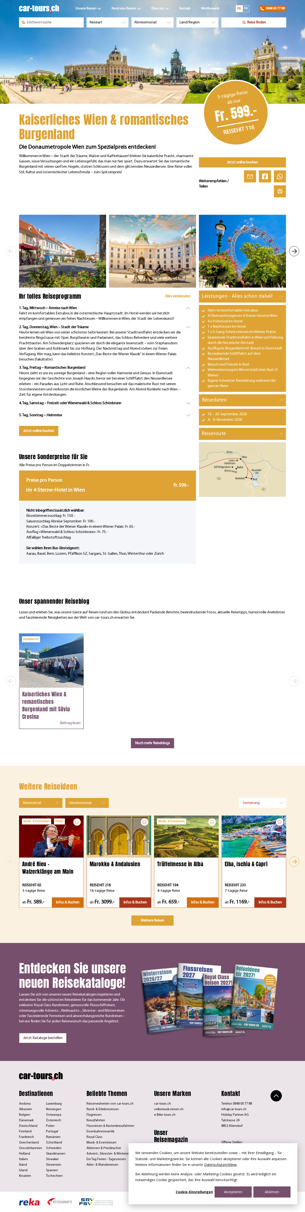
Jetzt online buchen (242, 162)
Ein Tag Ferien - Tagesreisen (106, 1159)
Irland (23, 1165)
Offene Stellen (231, 1142)
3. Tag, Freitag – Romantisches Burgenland (52, 368)
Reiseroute (214, 433)
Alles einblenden (177, 296)
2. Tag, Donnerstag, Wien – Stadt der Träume (54, 327)
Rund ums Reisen (124, 8)
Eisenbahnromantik (100, 1131)
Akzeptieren (233, 1192)
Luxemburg (54, 1104)
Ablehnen (272, 1192)
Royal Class (94, 1137)
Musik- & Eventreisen (101, 1142)
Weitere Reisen (152, 920)
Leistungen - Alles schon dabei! (237, 296)
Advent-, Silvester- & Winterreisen (111, 1154)
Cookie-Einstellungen (194, 1192)
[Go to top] (276, 1095)
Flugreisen (94, 1115)
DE (239, 8)
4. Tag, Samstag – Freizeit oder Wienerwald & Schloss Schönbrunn (70, 403)
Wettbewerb (210, 8)
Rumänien (53, 1137)
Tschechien (54, 1176)
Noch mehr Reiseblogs (152, 743)
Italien (23, 1159)
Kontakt (184, 8)
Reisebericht (31, 639)
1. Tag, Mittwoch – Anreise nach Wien (48, 308)
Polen (50, 1126)
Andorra (25, 1104)
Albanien (25, 1109)
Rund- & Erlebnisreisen (103, 1109)
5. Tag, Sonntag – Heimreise (40, 415)
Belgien (24, 1115)
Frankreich (26, 1137)
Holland (24, 1154)
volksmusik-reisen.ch (168, 1109)
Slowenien (53, 1165)
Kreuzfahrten (96, 1120)
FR (246, 8)
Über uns (157, 8)
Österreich (53, 1120)
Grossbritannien (30, 1148)
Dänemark (26, 1120)
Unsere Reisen (85, 8)
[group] (62, 251)
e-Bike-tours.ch (165, 1115)
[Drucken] (280, 191)
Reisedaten (214, 400)
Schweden (53, 1148)
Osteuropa (53, 1115)
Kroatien (25, 1176)
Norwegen (53, 1109)
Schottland (54, 1142)
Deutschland (28, 1126)
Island (23, 1170)
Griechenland (29, 1142)
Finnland (25, 1131)
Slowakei (52, 1159)
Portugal (52, 1131)
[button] (11, 251)
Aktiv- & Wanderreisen (102, 1165)
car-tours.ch (162, 1104)
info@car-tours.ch (233, 1109)
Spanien (52, 1170)
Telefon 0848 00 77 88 (236, 1104)
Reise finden (256, 22)
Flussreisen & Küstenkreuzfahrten (110, 1126)
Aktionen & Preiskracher (104, 1148)
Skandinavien (55, 1154)
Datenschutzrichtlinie (220, 1164)
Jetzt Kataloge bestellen (42, 1038)
